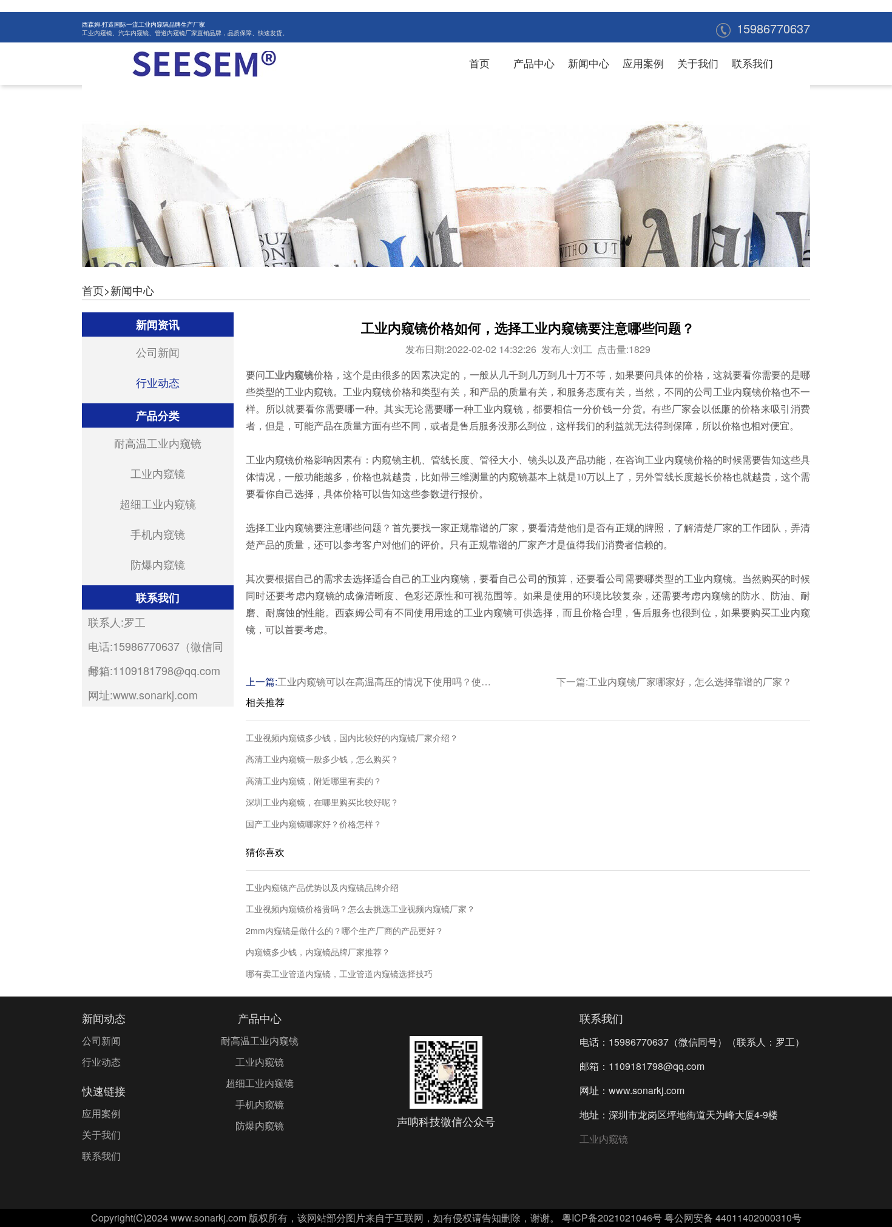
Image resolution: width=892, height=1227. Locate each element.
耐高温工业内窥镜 (157, 443)
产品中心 (534, 62)
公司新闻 (158, 352)
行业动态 (158, 382)
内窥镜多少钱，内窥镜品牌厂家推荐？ (318, 951)
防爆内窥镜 (157, 564)
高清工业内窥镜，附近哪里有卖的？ (314, 780)
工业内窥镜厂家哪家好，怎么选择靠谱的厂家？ (690, 681)
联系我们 (752, 62)
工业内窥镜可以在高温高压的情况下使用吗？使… (384, 681)
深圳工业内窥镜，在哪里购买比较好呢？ (322, 802)
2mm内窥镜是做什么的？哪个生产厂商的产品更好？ (345, 930)
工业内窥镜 (97, 33)
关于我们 (697, 62)
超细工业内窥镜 (158, 503)
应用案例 (643, 62)
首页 (479, 62)
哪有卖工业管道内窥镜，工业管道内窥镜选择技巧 (339, 973)
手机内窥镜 (157, 534)
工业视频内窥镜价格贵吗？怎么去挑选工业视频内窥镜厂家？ (360, 908)
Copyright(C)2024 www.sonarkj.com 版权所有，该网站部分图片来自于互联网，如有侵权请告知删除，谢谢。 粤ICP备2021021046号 (376, 1218)
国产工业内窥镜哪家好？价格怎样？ (314, 824)
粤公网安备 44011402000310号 (733, 1218)
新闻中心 (588, 62)
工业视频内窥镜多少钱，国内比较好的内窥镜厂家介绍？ (352, 737)
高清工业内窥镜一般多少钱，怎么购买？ (322, 759)
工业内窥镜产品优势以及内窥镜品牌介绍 (322, 887)
